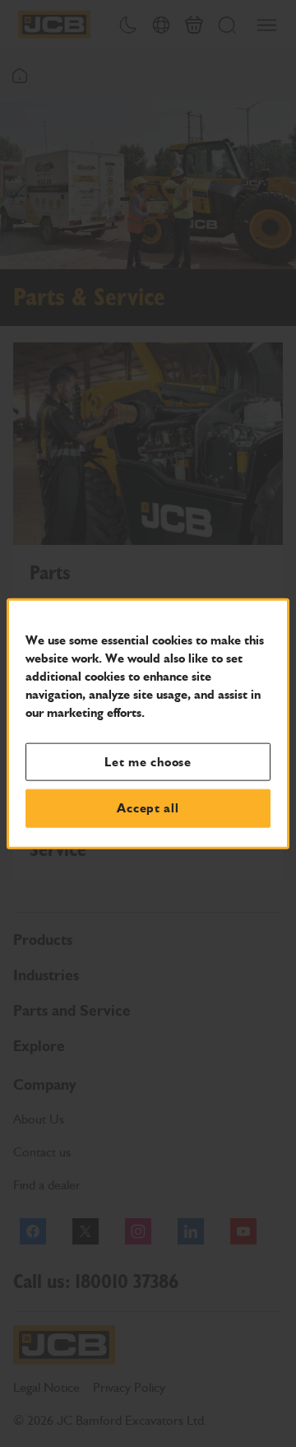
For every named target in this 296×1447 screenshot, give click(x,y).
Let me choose (148, 761)
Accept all (147, 808)
